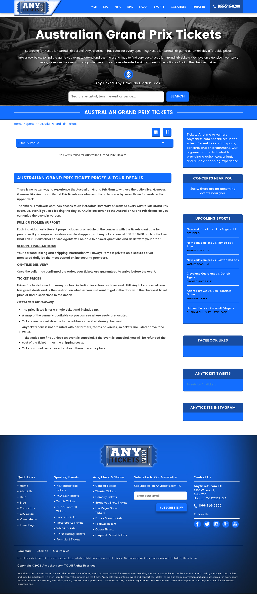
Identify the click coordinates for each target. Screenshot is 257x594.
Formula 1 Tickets (68, 539)
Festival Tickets (105, 524)
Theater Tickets (105, 491)
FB (197, 524)
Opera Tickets (104, 529)
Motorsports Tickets (69, 522)
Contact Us (27, 508)
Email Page (27, 525)
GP (225, 524)
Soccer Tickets (65, 517)
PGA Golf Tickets (67, 496)
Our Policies (61, 551)
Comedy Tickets (106, 497)
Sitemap (42, 551)
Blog (23, 502)
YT (235, 524)
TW (206, 524)
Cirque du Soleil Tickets (111, 535)
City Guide (27, 514)
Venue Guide (28, 519)
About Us (26, 491)
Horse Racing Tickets (70, 534)
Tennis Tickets (66, 501)
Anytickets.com (52, 565)
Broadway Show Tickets (111, 502)
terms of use (66, 558)
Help (23, 497)
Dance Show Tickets (108, 518)
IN (216, 524)
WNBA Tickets (65, 528)
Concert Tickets (105, 486)
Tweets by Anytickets (201, 384)
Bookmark (24, 551)
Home (24, 486)
